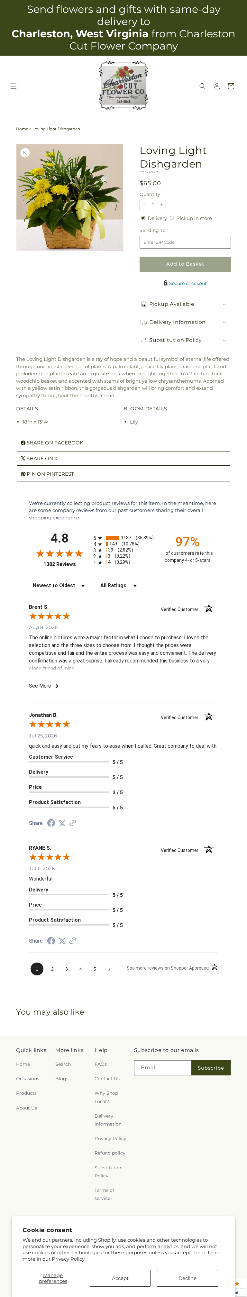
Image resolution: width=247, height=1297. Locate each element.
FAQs (101, 1064)
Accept (120, 1278)
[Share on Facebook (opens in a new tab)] (51, 824)
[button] (13, 86)
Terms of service (104, 1194)
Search (63, 1064)
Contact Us (107, 1079)
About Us (26, 1108)
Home (22, 128)
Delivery (158, 218)
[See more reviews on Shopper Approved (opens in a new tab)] (72, 823)
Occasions (27, 1079)
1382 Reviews (66, 564)
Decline (187, 1278)
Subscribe (211, 1068)
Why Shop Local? (106, 1097)
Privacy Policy (68, 1259)
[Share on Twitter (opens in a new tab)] (62, 823)
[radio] (123, 538)
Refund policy (110, 1153)
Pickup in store (194, 218)
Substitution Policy (109, 1172)
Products (26, 1093)
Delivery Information (108, 1120)
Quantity (150, 194)
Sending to (162, 230)
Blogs (62, 1079)
